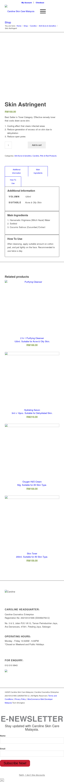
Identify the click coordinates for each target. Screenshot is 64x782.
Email (2, 748)
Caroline (33, 26)
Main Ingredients (38, 171)
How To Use (13, 181)
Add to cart (37, 145)
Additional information (16, 171)
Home (19, 26)
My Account (26, 2)
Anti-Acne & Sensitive (47, 26)
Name (3, 735)
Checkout (40, 2)
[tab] (16, 171)
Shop (8, 22)
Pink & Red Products (48, 155)
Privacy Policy (20, 699)
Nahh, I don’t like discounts (32, 774)
